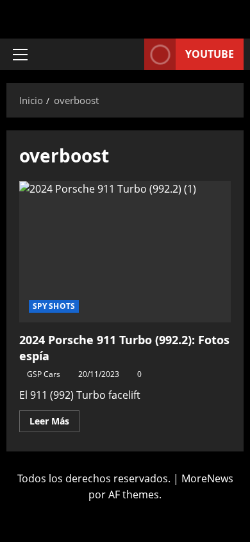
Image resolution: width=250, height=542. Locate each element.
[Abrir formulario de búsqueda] (128, 54)
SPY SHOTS (54, 306)
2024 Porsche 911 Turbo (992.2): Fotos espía (125, 251)
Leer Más (54, 418)
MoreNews (207, 478)
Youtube (209, 54)
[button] (20, 54)
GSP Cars (43, 374)
